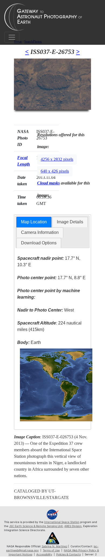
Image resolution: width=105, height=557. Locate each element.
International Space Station (61, 522)
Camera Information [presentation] (40, 232)
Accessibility (44, 554)
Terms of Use (51, 550)
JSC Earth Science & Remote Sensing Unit (36, 526)
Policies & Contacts (68, 554)
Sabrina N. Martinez (54, 546)
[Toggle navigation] (11, 37)
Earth (29, 342)
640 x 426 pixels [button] (55, 171)
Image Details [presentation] (70, 222)
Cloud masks (48, 183)
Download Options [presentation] (39, 243)
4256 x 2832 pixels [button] (57, 159)
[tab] (33, 222)
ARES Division (73, 526)
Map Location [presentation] (34, 222)
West (45, 310)
